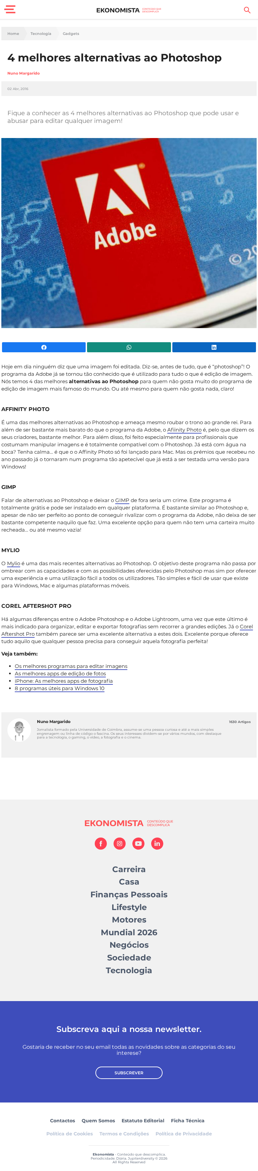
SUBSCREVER (129, 1072)
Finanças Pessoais (129, 894)
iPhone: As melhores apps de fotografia (64, 681)
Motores (129, 920)
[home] (129, 10)
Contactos (62, 1121)
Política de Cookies (69, 1134)
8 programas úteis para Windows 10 (59, 688)
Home (13, 34)
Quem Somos (98, 1121)
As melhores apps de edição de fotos (60, 673)
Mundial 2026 (129, 932)
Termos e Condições (124, 1134)
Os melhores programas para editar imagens (71, 666)
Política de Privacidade (184, 1134)
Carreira (129, 869)
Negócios (129, 945)
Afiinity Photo (184, 429)
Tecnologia (41, 34)
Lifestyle (129, 907)
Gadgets (71, 34)
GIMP (122, 500)
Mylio (13, 563)
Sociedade (129, 957)
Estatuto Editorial (143, 1121)
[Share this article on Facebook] (44, 347)
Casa (129, 882)
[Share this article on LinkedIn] (214, 347)
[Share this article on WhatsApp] (129, 347)
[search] (247, 10)
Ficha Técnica (188, 1121)
